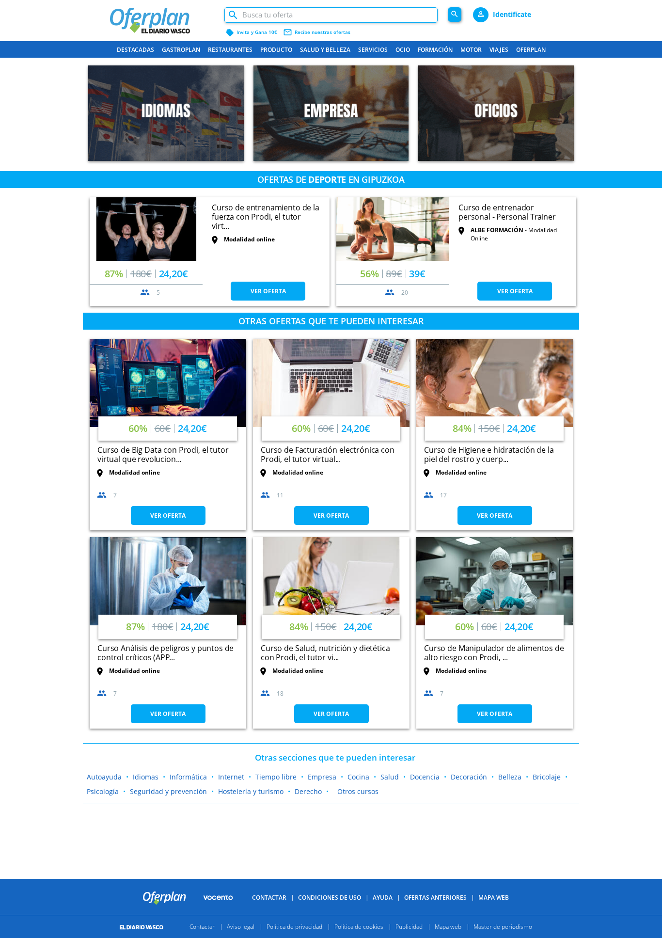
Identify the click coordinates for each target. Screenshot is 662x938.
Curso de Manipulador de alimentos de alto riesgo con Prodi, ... (494, 653)
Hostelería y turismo (251, 791)
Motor (471, 50)
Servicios (373, 50)
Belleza (509, 776)
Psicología (103, 791)
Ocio (402, 50)
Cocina (358, 776)
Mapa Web (493, 897)
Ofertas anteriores (435, 897)
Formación (435, 50)
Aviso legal (240, 926)
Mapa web (448, 926)
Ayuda (383, 897)
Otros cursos (357, 791)
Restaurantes (230, 50)
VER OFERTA (268, 291)
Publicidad (409, 926)
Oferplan (531, 50)
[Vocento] (218, 897)
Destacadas (135, 50)
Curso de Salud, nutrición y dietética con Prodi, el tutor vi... (325, 653)
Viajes (498, 50)
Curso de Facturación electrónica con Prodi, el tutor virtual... (327, 454)
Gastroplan (181, 50)
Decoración (469, 776)
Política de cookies (358, 926)
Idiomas (145, 776)
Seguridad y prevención (168, 791)
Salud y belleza (325, 50)
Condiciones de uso (329, 897)
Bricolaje (547, 776)
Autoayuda (104, 776)
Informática (188, 776)
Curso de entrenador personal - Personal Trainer (507, 212)
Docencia (425, 776)
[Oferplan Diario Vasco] (162, 15)
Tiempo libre (276, 776)
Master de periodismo (502, 926)
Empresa (322, 776)
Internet (231, 776)
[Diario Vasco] (146, 926)
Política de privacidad (294, 926)
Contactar (269, 897)
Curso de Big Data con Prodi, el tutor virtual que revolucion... (162, 454)
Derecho (308, 791)
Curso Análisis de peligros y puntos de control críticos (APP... (165, 653)
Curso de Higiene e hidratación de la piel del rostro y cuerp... (489, 454)
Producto (276, 50)
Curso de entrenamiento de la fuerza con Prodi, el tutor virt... (265, 216)
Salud (389, 776)
